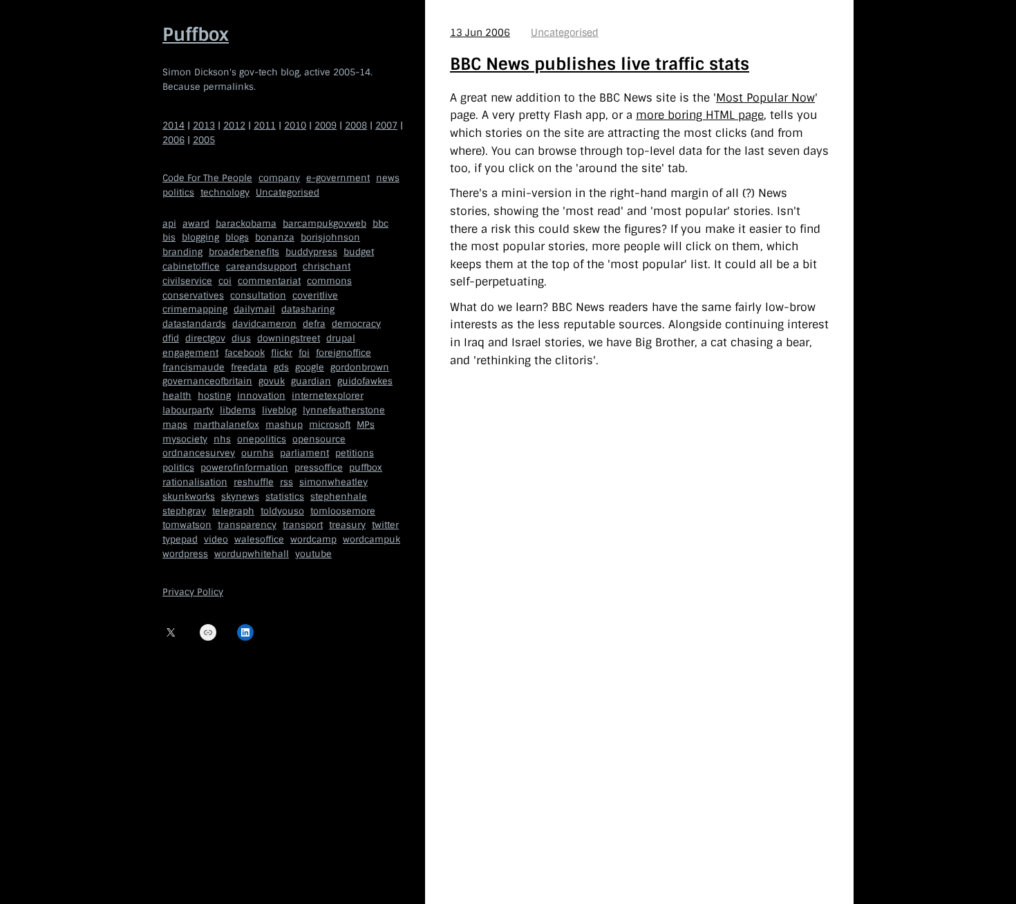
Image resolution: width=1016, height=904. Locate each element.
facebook (245, 353)
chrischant (326, 266)
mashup (284, 425)
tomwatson (186, 525)
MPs (366, 425)
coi (225, 281)
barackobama (246, 223)
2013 (204, 125)
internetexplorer (328, 396)
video (216, 539)
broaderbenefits (244, 252)
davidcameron (264, 324)
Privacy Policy (192, 593)
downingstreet (288, 338)
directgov (205, 338)
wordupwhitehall (251, 554)
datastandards (194, 324)
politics (178, 192)
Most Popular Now (765, 98)
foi (304, 353)
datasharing (308, 310)
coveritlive (315, 295)
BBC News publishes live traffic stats (599, 64)
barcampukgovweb (324, 223)
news (387, 178)
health (176, 396)
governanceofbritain (207, 382)
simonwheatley (333, 482)
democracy (356, 324)
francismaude (193, 367)
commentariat (269, 281)
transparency (247, 525)
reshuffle (254, 482)
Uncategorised (287, 192)
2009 (325, 125)
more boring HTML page (700, 115)
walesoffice (259, 539)
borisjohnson (330, 238)
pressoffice (318, 467)
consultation (258, 295)
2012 (234, 125)
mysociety (184, 439)
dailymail (254, 310)
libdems (238, 410)
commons (329, 281)
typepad (180, 539)
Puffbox (195, 34)
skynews (240, 496)
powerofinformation (244, 467)
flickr (281, 353)
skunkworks (188, 496)
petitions (354, 454)
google (309, 367)
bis (169, 238)
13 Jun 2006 (480, 32)
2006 (173, 140)
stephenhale (338, 496)
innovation (261, 396)
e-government (338, 178)
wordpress (185, 554)
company (279, 178)
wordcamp (313, 539)
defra (314, 324)
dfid (170, 338)
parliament (304, 454)
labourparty (188, 410)
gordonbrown (359, 367)
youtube (313, 554)
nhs (222, 439)
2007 (386, 125)
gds (281, 367)
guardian (311, 382)
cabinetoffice (191, 266)
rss (286, 482)
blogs (237, 238)
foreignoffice (343, 353)
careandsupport (261, 266)
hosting (214, 396)
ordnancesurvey (198, 454)
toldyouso (282, 511)
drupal (340, 338)
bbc (380, 223)
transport (303, 525)
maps (174, 425)
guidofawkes (365, 382)
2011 (265, 125)
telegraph (233, 511)
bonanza (274, 238)
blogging (200, 238)
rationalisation (194, 482)
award (195, 223)
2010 (295, 125)
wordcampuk (371, 539)
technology (225, 192)
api (169, 223)
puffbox (365, 467)
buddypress (311, 252)
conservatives (193, 295)
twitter (385, 525)
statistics (284, 496)
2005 (204, 140)
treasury (347, 525)
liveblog (279, 410)
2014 (173, 125)
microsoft (329, 425)
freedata (249, 367)
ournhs (257, 454)
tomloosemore (342, 511)
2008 (356, 125)
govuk (271, 382)
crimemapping (194, 310)
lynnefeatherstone (344, 410)
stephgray (184, 511)
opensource (319, 439)
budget (359, 252)
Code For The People (207, 178)
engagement (190, 353)
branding (182, 252)
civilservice (187, 281)
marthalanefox (226, 425)
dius (241, 338)
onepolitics (261, 439)
